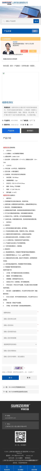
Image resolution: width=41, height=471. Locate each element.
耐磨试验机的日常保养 (10, 59)
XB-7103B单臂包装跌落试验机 (18, 391)
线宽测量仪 (33, 66)
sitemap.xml (29, 455)
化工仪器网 (19, 458)
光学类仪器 (25, 66)
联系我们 (30, 131)
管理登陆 (27, 458)
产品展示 (17, 66)
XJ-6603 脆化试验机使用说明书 (13, 54)
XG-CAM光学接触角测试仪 (17, 387)
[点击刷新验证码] (18, 368)
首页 (11, 66)
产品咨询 (11, 131)
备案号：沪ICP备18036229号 (15, 455)
